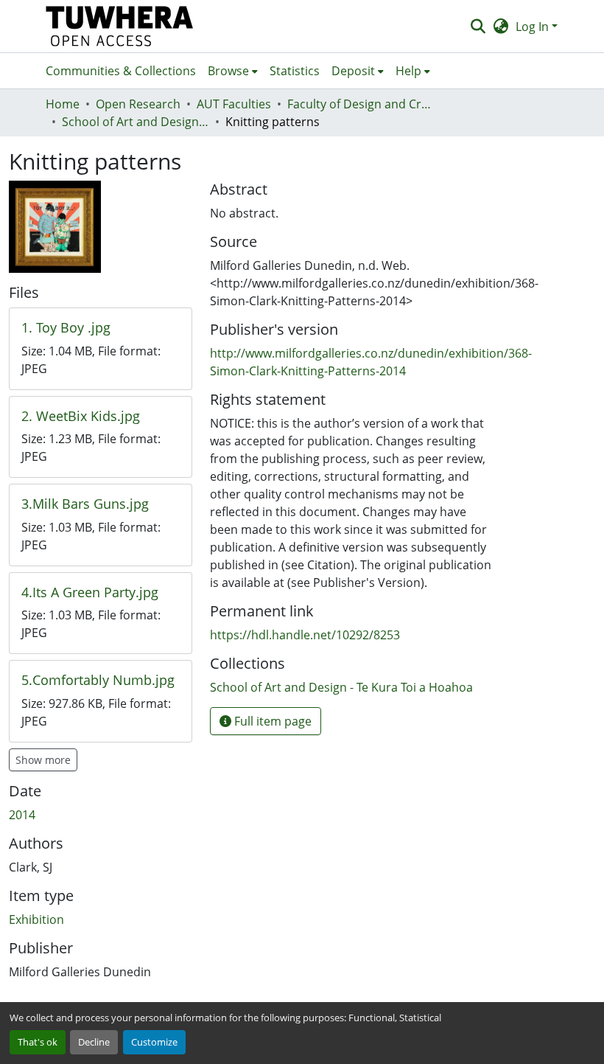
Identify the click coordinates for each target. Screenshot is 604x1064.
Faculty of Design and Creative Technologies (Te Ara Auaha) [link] (361, 104)
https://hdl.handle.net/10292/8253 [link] (305, 635)
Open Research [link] (138, 104)
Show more (43, 760)
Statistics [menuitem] (295, 71)
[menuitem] (233, 71)
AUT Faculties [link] (234, 104)
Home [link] (63, 104)
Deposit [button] (353, 71)
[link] (100, 328)
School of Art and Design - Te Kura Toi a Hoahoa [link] (135, 122)
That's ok (37, 1042)
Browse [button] (228, 71)
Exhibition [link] (36, 919)
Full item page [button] (271, 721)
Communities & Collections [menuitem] (121, 71)
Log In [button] (534, 26)
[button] (120, 26)
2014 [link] (22, 815)
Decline (94, 1042)
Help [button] (408, 71)
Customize (154, 1042)
